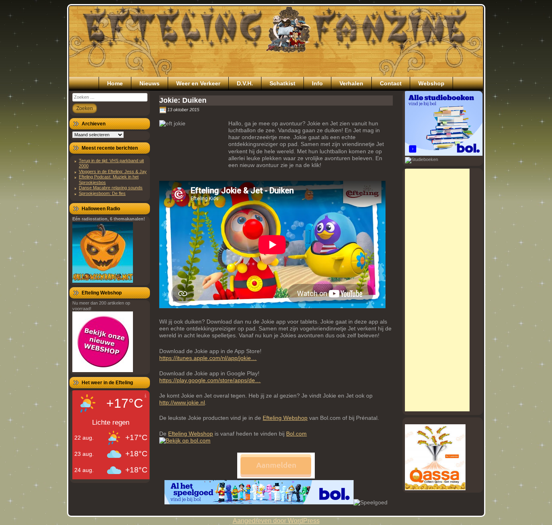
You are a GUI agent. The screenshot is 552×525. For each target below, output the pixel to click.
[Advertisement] (437, 290)
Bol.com (296, 433)
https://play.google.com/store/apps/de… (210, 380)
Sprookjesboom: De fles (102, 193)
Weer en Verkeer (198, 83)
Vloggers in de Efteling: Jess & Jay (113, 171)
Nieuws (149, 83)
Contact (391, 83)
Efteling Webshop (285, 418)
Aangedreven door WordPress (276, 520)
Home (115, 83)
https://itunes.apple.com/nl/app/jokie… (208, 358)
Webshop (431, 83)
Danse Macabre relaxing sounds (111, 187)
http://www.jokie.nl (182, 402)
